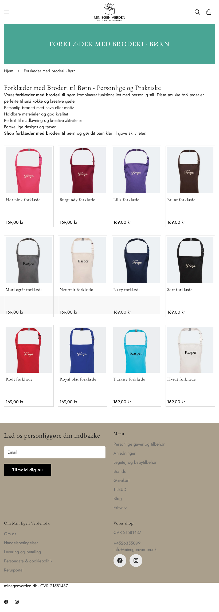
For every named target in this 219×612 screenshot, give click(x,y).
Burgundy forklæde (77, 199)
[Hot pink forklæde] (29, 170)
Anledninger (124, 453)
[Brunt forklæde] (190, 170)
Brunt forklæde (181, 199)
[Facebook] (120, 560)
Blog (118, 498)
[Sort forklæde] (190, 260)
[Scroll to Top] (208, 583)
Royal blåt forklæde (78, 379)
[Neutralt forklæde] (83, 260)
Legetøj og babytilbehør (135, 462)
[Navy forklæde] (136, 260)
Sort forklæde (179, 289)
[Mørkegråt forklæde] (29, 260)
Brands (120, 471)
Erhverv (120, 508)
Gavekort (122, 480)
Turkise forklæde (129, 379)
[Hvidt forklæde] (190, 350)
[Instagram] (136, 560)
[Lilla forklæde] (136, 170)
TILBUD (120, 489)
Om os (10, 534)
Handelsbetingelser (21, 543)
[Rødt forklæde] (29, 350)
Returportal (14, 570)
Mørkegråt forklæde (24, 289)
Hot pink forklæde (23, 199)
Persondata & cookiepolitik (28, 561)
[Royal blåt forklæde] (83, 350)
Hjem (8, 71)
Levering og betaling (22, 552)
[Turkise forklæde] (136, 350)
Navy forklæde (126, 289)
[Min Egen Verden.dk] (109, 12)
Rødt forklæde (19, 379)
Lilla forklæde (126, 199)
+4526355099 (127, 543)
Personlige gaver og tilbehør (139, 444)
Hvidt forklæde (181, 379)
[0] (209, 12)
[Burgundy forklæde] (83, 170)
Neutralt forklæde (76, 289)
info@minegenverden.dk (135, 549)
